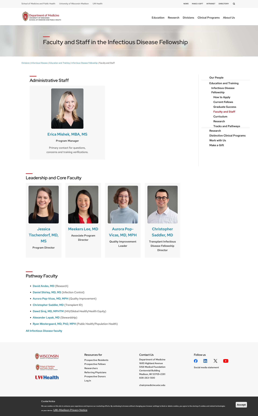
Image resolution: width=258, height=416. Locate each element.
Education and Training (59, 63)
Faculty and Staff (224, 111)
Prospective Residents (96, 360)
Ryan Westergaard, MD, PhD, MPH (54, 324)
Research (173, 17)
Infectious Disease (39, 63)
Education (158, 17)
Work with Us (217, 140)
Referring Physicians (95, 372)
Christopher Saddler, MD (162, 232)
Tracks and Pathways (226, 126)
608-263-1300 (147, 377)
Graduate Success (224, 107)
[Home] (42, 17)
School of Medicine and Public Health (38, 3)
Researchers (91, 368)
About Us (229, 17)
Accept (241, 404)
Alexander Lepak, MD (46, 317)
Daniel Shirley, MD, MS (47, 292)
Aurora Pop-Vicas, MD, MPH (123, 232)
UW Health (97, 3)
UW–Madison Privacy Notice (70, 410)
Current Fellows (223, 102)
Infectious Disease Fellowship (84, 63)
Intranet (210, 4)
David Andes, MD (43, 286)
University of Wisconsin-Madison (74, 3)
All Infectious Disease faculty (44, 331)
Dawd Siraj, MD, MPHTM (48, 311)
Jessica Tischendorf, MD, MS (43, 235)
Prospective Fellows (95, 364)
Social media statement (206, 367)
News (186, 4)
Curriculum (220, 116)
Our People (216, 77)
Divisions (188, 17)
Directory (224, 4)
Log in (87, 380)
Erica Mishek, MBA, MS (67, 134)
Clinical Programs (209, 17)
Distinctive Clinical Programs (227, 135)
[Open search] (234, 4)
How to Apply (221, 97)
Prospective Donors (95, 376)
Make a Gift (197, 4)
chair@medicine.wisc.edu (152, 385)
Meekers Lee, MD (83, 228)
